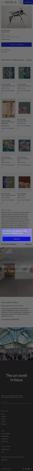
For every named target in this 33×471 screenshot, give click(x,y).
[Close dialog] (29, 231)
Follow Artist (17, 239)
